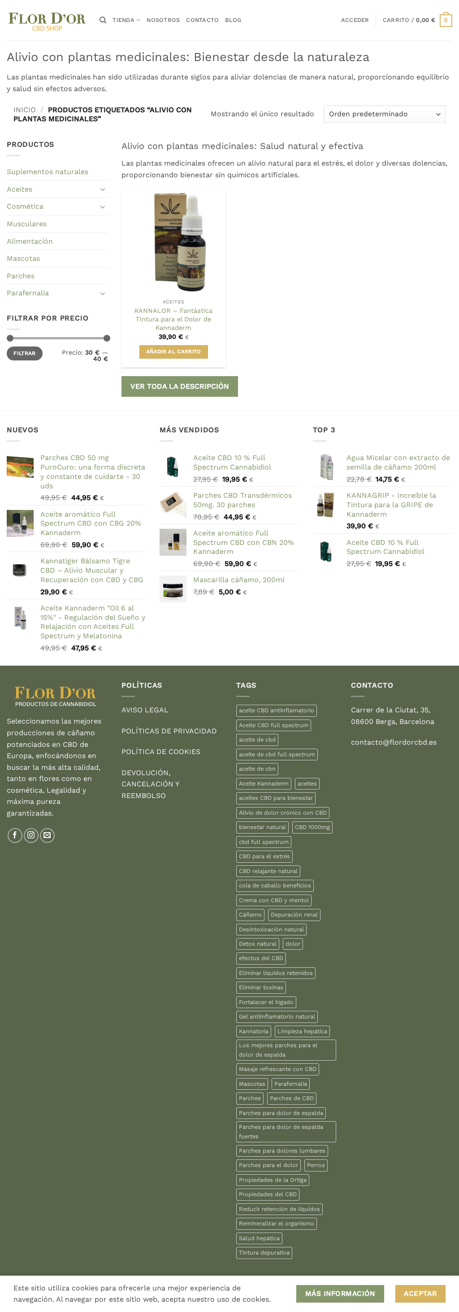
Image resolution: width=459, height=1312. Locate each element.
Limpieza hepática (302, 1031)
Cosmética (25, 206)
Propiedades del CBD (268, 1194)
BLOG (233, 20)
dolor (293, 943)
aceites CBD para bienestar (276, 797)
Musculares (27, 223)
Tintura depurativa (264, 1252)
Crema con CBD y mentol (274, 900)
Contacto (202, 20)
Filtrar (24, 353)
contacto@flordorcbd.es (394, 742)
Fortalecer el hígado (266, 1002)
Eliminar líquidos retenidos (276, 973)
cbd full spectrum (264, 841)
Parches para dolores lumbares (282, 1150)
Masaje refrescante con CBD (277, 1069)
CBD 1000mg (312, 827)
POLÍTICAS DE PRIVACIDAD (169, 731)
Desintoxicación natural (271, 929)
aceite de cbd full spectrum (277, 754)
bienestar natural (262, 827)
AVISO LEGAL (145, 710)
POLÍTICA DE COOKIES (160, 751)
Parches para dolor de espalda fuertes (281, 1131)
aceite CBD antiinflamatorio (276, 710)
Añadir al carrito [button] (173, 351)
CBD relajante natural (268, 871)
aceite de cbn (257, 768)
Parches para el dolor (268, 1165)
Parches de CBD (292, 1098)
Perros (316, 1165)
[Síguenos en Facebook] (15, 835)
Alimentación (30, 241)
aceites (307, 783)
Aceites (19, 189)
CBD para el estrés (264, 856)
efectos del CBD (261, 958)
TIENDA (123, 20)
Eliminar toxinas (261, 987)
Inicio (24, 109)
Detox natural (258, 943)
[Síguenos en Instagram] (31, 835)
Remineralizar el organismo (276, 1223)
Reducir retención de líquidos (279, 1209)
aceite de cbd (257, 739)
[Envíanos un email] (47, 835)
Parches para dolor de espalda (281, 1113)
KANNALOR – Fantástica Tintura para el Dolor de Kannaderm (173, 319)
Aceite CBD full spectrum (273, 725)
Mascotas (23, 258)
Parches (21, 276)
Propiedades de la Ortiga (273, 1179)
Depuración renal (294, 914)
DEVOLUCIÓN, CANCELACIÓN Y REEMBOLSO (150, 784)
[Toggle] (102, 189)
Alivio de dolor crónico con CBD (283, 812)
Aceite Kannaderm (264, 783)
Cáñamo (250, 914)
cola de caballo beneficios (275, 885)
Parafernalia (28, 293)
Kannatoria (253, 1031)
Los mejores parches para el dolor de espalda (278, 1049)
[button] (355, 20)
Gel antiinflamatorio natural (277, 1016)
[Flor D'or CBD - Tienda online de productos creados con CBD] (46, 20)
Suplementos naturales (47, 171)
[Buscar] (103, 20)
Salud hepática (259, 1238)
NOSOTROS (163, 20)
